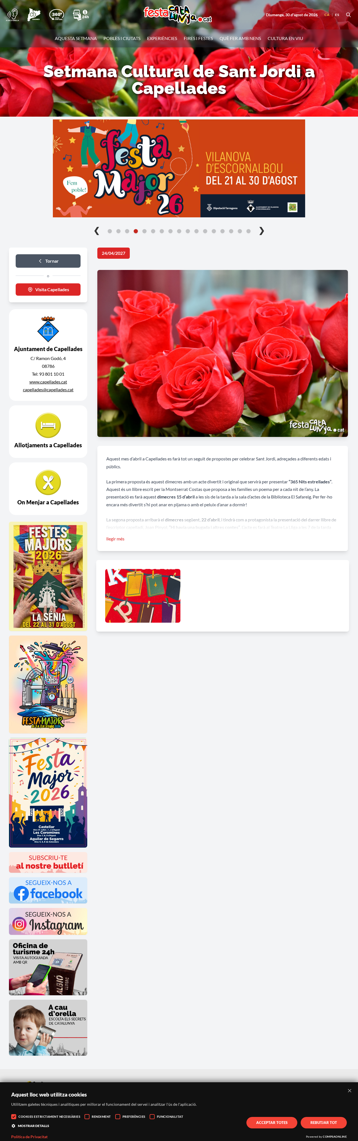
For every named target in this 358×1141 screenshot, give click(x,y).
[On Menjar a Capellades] (48, 488)
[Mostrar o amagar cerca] (348, 15)
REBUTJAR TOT (323, 1122)
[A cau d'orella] (12, 15)
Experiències (162, 38)
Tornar (52, 261)
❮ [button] (96, 230)
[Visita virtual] (56, 15)
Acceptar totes (272, 1122)
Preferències (134, 1116)
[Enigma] (34, 15)
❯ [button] (261, 230)
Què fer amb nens (240, 38)
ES (337, 15)
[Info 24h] (81, 15)
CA (326, 15)
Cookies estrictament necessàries (49, 1116)
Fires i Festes (198, 38)
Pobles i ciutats (121, 38)
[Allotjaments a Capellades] (48, 431)
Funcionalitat (170, 1116)
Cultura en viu (285, 38)
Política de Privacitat (29, 1137)
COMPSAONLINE (335, 1136)
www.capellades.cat (48, 381)
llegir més (115, 538)
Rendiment (101, 1116)
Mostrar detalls (33, 1126)
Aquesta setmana (76, 38)
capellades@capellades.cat (48, 389)
